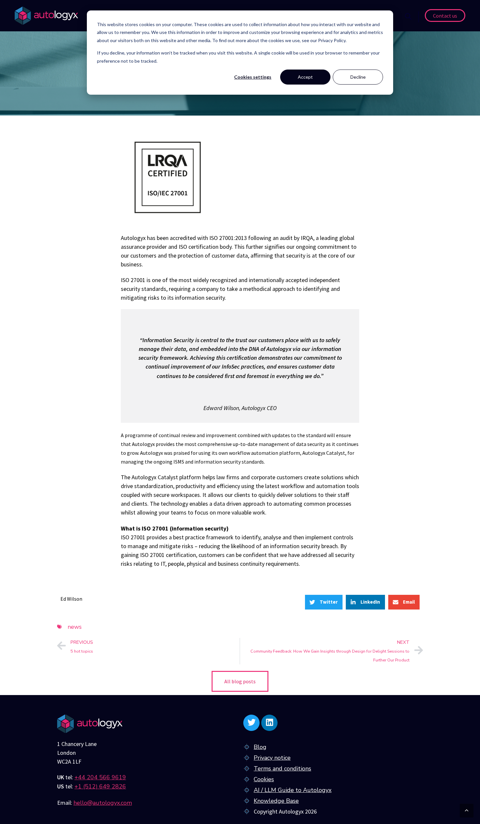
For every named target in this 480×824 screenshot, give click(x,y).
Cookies (264, 779)
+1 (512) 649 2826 (100, 786)
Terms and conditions (282, 768)
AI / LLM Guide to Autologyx (292, 790)
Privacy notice (272, 758)
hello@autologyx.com (102, 803)
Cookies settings (252, 77)
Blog (260, 747)
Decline (358, 77)
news (75, 627)
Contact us (445, 15)
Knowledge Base (276, 801)
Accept (305, 77)
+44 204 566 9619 (100, 777)
